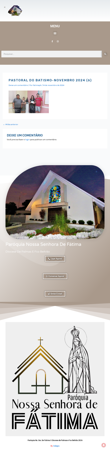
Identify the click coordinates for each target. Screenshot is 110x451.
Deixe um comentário (18, 85)
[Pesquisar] (105, 54)
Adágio (56, 446)
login (27, 139)
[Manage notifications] (104, 445)
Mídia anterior (10, 125)
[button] (55, 33)
